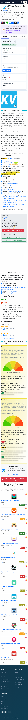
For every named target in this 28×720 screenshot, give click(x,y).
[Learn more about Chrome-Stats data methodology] (22, 191)
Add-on (10, 10)
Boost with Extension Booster (14, 240)
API (2, 684)
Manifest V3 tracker (20, 679)
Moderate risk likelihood (8, 174)
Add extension (18, 684)
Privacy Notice (4, 708)
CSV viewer (18, 682)
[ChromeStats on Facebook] (5, 712)
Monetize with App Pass (14, 237)
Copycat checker (19, 677)
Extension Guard (5, 679)
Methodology (4, 699)
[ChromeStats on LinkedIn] (2, 712)
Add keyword (18, 687)
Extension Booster (5, 681)
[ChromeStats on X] (9, 712)
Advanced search (19, 675)
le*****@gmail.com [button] (12, 183)
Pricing (16, 672)
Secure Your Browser (13, 474)
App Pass (3, 672)
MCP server (4, 686)
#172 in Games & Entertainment (9, 222)
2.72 (14, 165)
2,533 (12, 163)
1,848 (7, 218)
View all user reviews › (7, 338)
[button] (2, 2)
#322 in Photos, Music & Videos (10, 225)
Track (13, 41)
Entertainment (16, 158)
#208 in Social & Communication (9, 223)
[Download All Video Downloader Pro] (14, 68)
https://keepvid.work (14, 293)
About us (3, 696)
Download (14, 36)
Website (8, 185)
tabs (4, 178)
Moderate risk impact (12, 172)
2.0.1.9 (10, 166)
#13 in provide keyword (8, 226)
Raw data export (5, 688)
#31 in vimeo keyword (8, 228)
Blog (2, 701)
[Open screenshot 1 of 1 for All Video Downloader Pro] (9, 99)
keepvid (5, 10)
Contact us (3, 703)
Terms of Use (4, 706)
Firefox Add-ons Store (8, 44)
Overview (5, 36)
